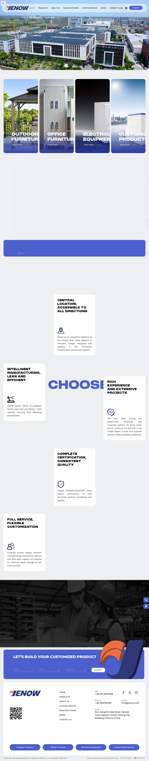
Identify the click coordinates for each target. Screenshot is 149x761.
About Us (55, 8)
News (103, 8)
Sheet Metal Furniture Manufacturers (102, 758)
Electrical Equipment (88, 137)
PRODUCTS (64, 697)
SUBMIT (98, 670)
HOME (62, 692)
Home (32, 8)
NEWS (62, 715)
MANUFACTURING (67, 710)
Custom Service (89, 8)
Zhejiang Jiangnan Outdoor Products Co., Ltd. (33, 758)
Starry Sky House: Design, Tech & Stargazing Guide (53, 611)
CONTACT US (65, 720)
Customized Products (124, 137)
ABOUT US (64, 701)
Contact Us (115, 8)
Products (43, 8)
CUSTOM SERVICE (67, 706)
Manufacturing (71, 8)
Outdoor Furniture (16, 137)
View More (20, 212)
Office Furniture (52, 137)
